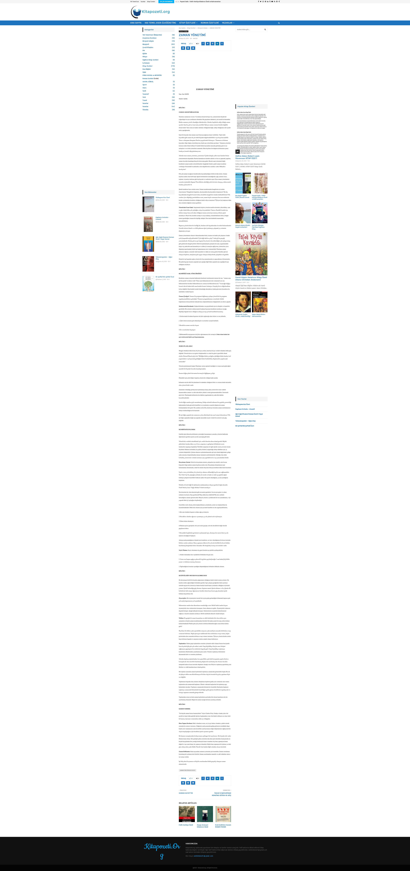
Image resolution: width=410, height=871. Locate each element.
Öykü (144, 72)
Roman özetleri (210, 23)
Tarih (144, 91)
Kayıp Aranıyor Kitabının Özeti (202, 826)
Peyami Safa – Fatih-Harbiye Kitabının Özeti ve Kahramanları (259, 197)
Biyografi (146, 44)
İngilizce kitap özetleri (150, 60)
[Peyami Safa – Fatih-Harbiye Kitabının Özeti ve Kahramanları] (259, 183)
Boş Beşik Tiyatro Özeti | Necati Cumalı (242, 196)
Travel (145, 100)
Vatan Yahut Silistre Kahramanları (258, 315)
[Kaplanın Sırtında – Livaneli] (148, 224)
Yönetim (145, 110)
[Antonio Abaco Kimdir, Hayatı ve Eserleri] (243, 212)
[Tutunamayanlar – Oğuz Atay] (148, 264)
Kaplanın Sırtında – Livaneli (245, 409)
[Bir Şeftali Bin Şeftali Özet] (148, 283)
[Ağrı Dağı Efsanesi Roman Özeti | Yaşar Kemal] (148, 244)
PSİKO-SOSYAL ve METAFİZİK (152, 75)
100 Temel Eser (134, 1)
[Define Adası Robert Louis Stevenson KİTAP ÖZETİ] (251, 132)
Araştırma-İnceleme (149, 38)
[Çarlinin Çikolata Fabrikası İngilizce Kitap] (259, 212)
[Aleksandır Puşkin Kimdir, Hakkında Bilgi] (243, 302)
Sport (145, 85)
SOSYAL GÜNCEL (148, 82)
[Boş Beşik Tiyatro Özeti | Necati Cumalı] (243, 183)
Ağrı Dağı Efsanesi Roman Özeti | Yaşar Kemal (165, 238)
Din (144, 50)
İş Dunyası (146, 63)
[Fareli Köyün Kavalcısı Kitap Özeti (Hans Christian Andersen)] (251, 253)
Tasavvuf (146, 94)
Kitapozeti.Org (162, 850)
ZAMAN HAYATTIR (186, 793)
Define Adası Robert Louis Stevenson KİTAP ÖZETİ (247, 157)
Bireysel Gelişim (183, 31)
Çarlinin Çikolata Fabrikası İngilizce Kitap (258, 227)
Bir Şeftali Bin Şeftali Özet (165, 277)
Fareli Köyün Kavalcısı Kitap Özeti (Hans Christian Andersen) (251, 278)
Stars (144, 88)
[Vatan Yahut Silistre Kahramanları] (259, 302)
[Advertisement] (205, 71)
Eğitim (145, 54)
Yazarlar (143, 1)
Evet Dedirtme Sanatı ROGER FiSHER (223, 826)
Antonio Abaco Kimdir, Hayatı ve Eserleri (193, 1)
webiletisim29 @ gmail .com (203, 856)
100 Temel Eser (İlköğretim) (160, 23)
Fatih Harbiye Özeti (186, 825)
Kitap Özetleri (151, 1)
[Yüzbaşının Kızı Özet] (148, 204)
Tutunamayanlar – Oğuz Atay (245, 421)
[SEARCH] (265, 29)
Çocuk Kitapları (148, 47)
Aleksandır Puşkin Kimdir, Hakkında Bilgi (242, 315)
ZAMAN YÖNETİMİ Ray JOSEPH (187, 770)
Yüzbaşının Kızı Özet (163, 197)
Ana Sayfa (135, 23)
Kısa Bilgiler (147, 69)
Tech (144, 97)
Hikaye (145, 57)
